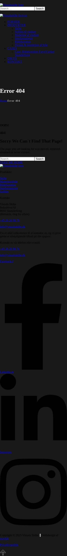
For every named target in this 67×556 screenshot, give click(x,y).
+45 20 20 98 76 (10, 220)
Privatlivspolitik (9, 544)
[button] (33, 162)
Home (3, 100)
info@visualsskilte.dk (12, 226)
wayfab (4, 538)
